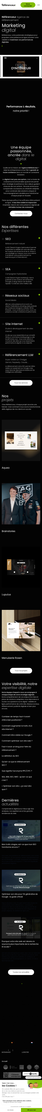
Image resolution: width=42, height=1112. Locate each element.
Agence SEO (6, 1033)
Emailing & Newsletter (9, 1031)
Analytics (23, 850)
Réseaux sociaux (27, 1004)
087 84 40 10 (6, 1054)
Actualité (16, 850)
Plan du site (6, 1036)
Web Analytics (27, 1020)
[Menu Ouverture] (38, 5)
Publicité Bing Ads (8, 1025)
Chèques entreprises (29, 1025)
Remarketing (26, 1022)
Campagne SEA (27, 999)
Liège (10, 1050)
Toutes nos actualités (21, 972)
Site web (29, 900)
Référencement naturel (10, 1020)
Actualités (5, 1004)
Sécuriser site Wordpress (30, 1028)
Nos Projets (5, 1002)
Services (5, 1007)
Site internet (26, 1002)
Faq (3, 1010)
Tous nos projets (21, 671)
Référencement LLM (28, 1007)
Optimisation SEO (28, 996)
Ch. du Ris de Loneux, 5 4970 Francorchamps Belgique (9, 1048)
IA (29, 850)
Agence (4, 996)
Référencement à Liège (30, 1031)
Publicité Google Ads (9, 1022)
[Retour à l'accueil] (11, 5)
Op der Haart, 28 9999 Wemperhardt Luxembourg (28, 1048)
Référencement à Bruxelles (31, 1033)
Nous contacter (28, 5)
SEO (32, 850)
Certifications (6, 999)
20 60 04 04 (26, 1056)
